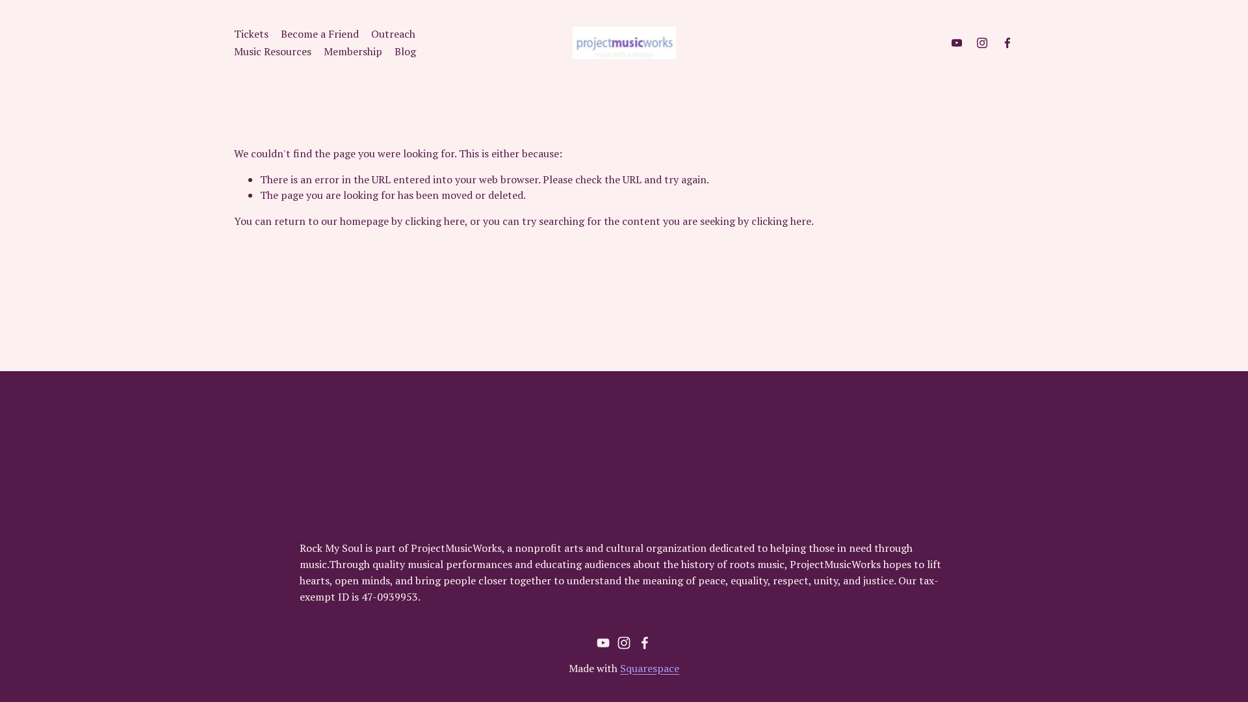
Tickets (251, 34)
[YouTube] (956, 42)
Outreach (393, 34)
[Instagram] (982, 42)
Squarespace (649, 668)
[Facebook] (1007, 42)
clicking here (435, 221)
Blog (405, 51)
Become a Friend (320, 34)
